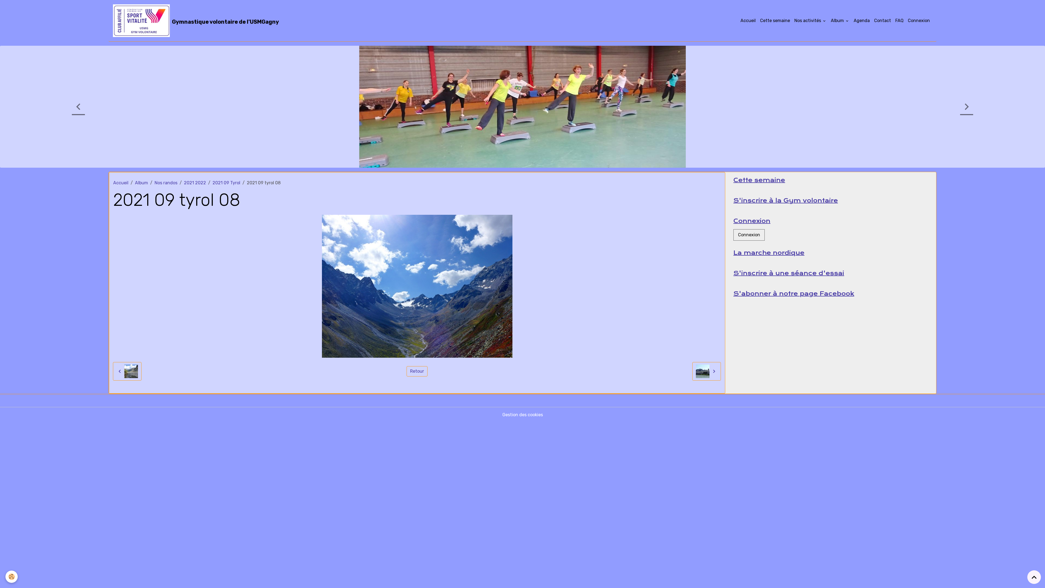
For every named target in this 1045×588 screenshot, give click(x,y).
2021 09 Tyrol (226, 182)
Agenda (862, 20)
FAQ (899, 20)
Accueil (748, 20)
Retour (417, 370)
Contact (882, 20)
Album (838, 20)
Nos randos (166, 182)
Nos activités (808, 20)
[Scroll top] (1034, 577)
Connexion (919, 20)
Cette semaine (775, 20)
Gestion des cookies (522, 414)
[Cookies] (11, 577)
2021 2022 (195, 182)
